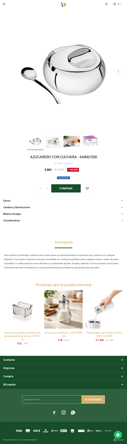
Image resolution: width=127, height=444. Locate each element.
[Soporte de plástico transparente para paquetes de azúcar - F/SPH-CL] (22, 309)
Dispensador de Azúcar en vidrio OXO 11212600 (104, 334)
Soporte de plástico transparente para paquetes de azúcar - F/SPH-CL (22, 336)
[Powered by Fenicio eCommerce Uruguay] (119, 439)
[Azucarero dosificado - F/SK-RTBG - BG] (63, 309)
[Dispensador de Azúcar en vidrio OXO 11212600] (104, 309)
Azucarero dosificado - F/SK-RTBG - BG (63, 334)
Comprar (65, 188)
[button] (118, 71)
